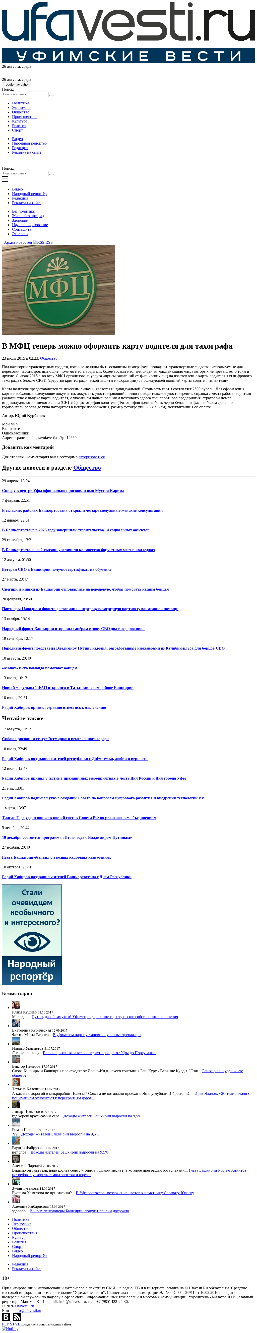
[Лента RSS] (17, 1319)
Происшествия (24, 116)
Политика (20, 103)
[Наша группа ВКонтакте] (6, 1319)
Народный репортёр (29, 143)
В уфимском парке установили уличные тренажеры (97, 1035)
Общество (20, 112)
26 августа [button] (11, 66)
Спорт (17, 130)
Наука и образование (30, 225)
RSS (48, 242)
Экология (20, 234)
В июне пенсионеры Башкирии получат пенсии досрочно (79, 1211)
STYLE (12, 1324)
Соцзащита (21, 229)
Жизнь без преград (28, 216)
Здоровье (20, 220)
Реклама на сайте (26, 152)
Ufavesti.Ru (24, 1306)
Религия (19, 125)
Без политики (23, 211)
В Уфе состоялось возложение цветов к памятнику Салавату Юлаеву (135, 1193)
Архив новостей (17, 242)
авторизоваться (92, 457)
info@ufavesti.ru (28, 1310)
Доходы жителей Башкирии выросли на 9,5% (102, 1116)
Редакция (20, 148)
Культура (19, 121)
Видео (17, 139)
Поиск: (8, 89)
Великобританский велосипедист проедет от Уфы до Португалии (99, 1053)
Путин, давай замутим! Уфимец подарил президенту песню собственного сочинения (105, 1016)
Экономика (21, 107)
